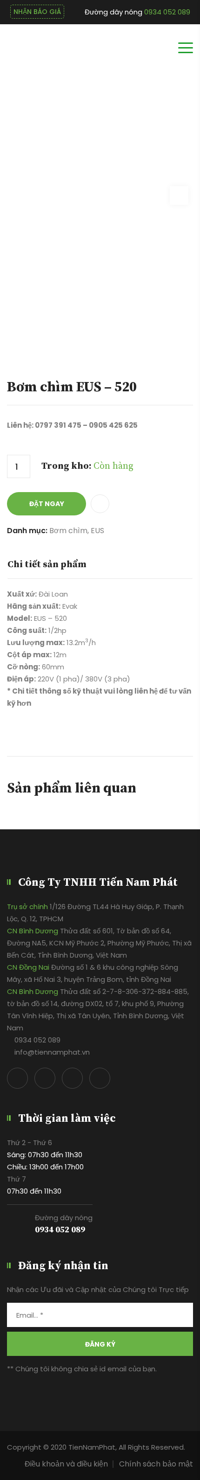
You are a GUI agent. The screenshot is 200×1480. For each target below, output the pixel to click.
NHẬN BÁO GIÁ (37, 11)
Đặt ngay (46, 503)
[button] (97, 504)
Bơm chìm (68, 530)
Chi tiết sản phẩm (47, 564)
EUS (97, 530)
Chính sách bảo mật (156, 1464)
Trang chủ (169, 114)
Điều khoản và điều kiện (66, 1464)
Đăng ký (100, 1344)
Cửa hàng (123, 114)
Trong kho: (87, 466)
